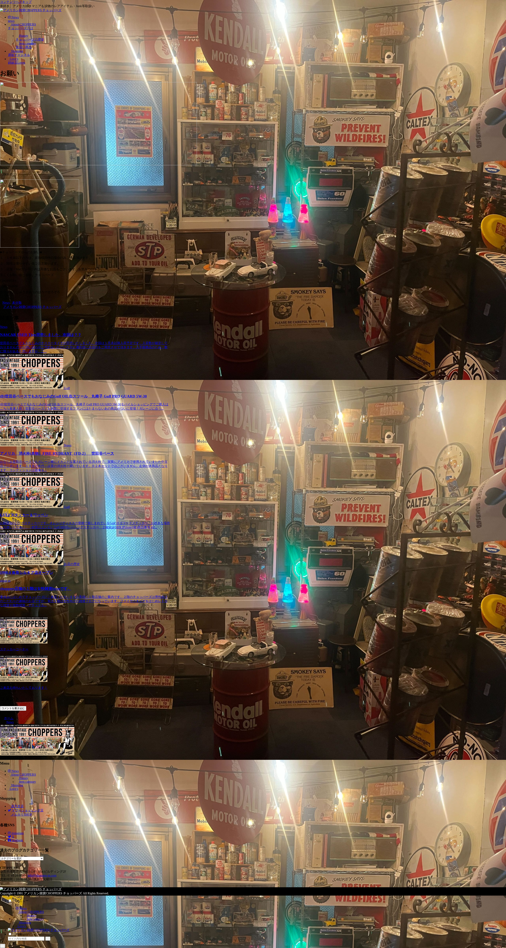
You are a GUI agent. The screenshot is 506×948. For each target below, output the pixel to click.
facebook (17, 840)
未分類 (17, 302)
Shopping (16, 785)
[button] (47, 939)
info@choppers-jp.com (42, 875)
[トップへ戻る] (2, 946)
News (6, 302)
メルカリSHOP (21, 814)
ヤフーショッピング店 (27, 810)
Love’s (13, 788)
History (23, 778)
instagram (17, 833)
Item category (27, 781)
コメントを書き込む (13, 708)
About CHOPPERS (23, 774)
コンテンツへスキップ (16, 2)
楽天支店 (17, 806)
